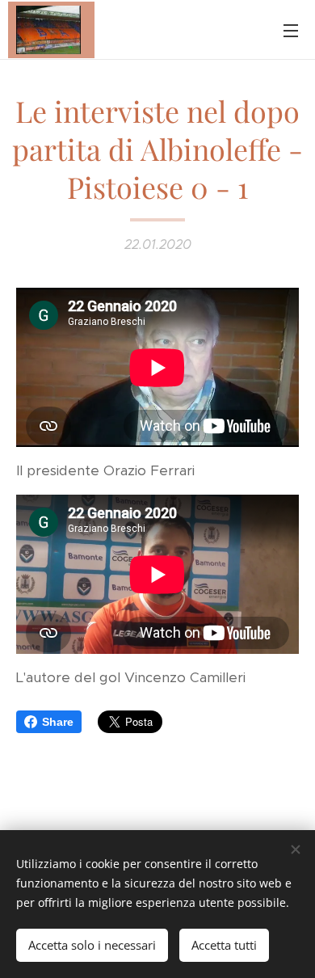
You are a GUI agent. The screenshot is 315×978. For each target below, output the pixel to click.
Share (58, 721)
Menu (291, 30)
